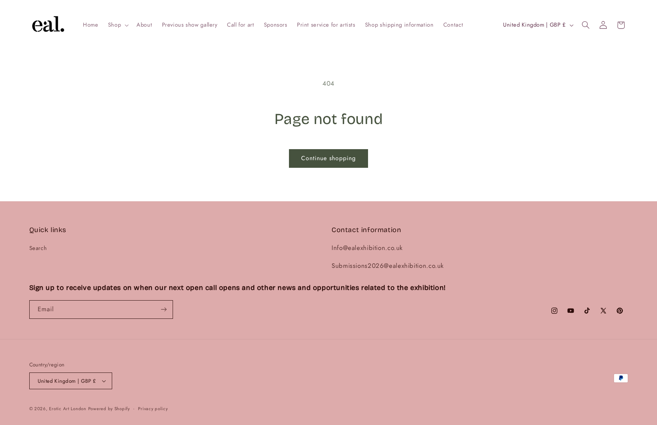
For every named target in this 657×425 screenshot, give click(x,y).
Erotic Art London (67, 409)
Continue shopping (328, 158)
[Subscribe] (163, 309)
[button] (117, 25)
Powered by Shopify (109, 409)
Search (38, 248)
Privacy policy (153, 409)
